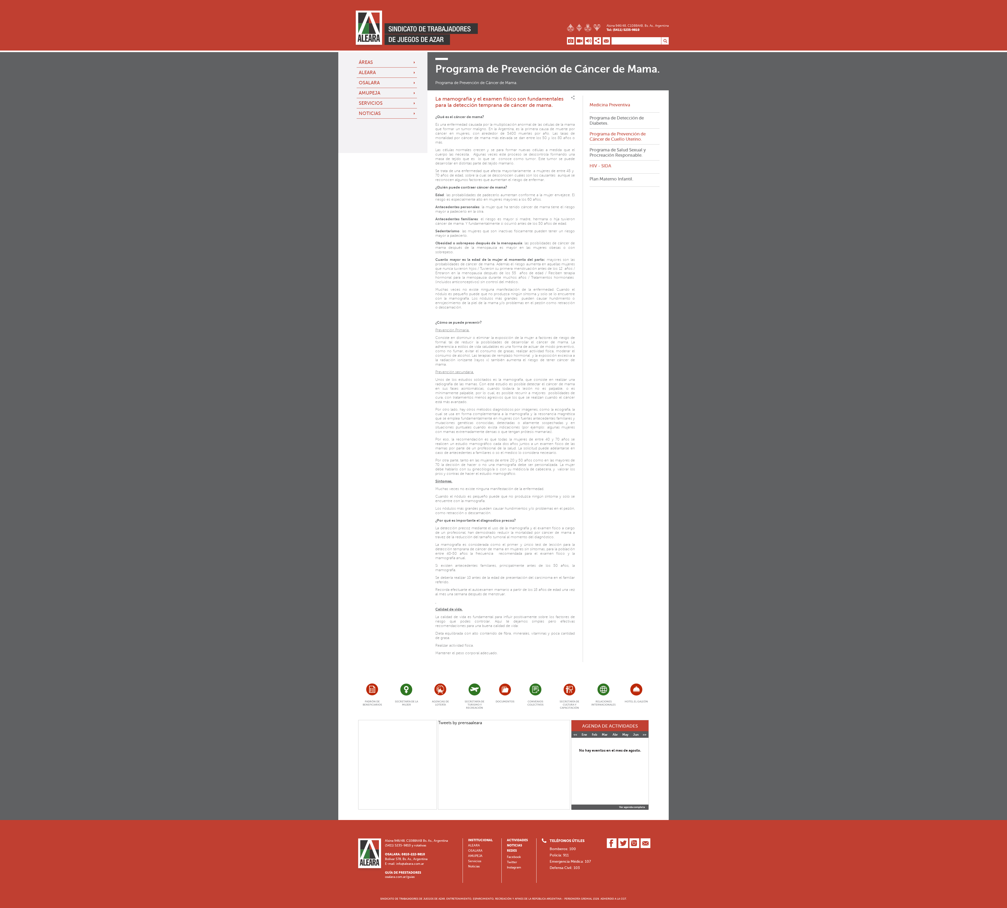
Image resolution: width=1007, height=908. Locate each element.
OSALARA (369, 83)
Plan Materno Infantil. (611, 178)
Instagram (514, 867)
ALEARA (367, 72)
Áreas (366, 62)
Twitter (512, 862)
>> (644, 734)
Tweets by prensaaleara (460, 722)
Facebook (514, 857)
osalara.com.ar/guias (400, 877)
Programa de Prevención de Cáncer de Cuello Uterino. (618, 136)
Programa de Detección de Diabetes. (617, 120)
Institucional (480, 840)
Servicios (371, 103)
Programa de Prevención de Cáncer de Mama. (476, 82)
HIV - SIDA (600, 165)
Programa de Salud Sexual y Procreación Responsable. (618, 152)
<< (575, 734)
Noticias (370, 113)
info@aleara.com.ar (410, 864)
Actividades (517, 840)
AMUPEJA (369, 93)
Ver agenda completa (632, 807)
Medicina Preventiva (610, 104)
